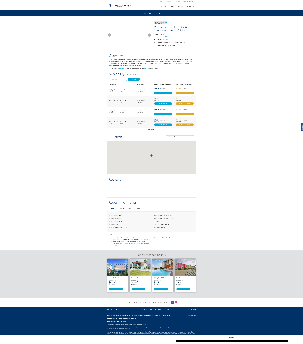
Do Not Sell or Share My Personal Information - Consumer (121, 318)
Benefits (189, 6)
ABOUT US (110, 309)
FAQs (136, 309)
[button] (109, 35)
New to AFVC (177, 1)
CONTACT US (119, 309)
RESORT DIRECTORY (146, 309)
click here (126, 333)
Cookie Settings (231, 337)
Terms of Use (157, 315)
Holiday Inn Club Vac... (160, 278)
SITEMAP (129, 309)
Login (161, 1)
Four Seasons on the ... (182, 278)
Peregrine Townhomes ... (138, 278)
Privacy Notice (166, 315)
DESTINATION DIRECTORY (162, 309)
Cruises (181, 6)
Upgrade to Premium (188, 1)
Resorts (163, 6)
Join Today (168, 1)
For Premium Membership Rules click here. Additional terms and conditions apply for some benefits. (126, 324)
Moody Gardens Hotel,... (115, 278)
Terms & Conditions (148, 315)
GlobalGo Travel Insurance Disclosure (116, 321)
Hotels (173, 6)
